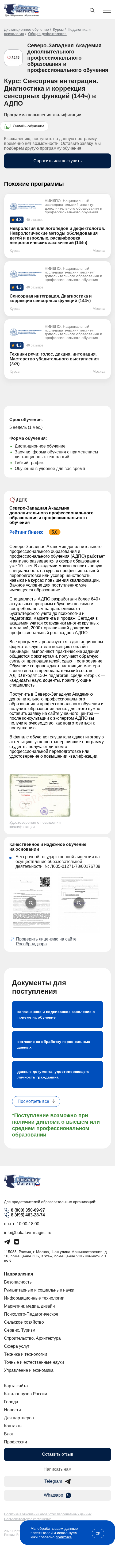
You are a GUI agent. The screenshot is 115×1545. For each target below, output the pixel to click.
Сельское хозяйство (24, 1322)
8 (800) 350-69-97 (28, 1210)
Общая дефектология (47, 34)
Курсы (58, 29)
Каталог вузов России (25, 1394)
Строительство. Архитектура (32, 1338)
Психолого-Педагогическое (31, 1314)
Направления (18, 1274)
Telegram (53, 1481)
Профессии (15, 1442)
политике (64, 1537)
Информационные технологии (34, 1298)
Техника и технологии (25, 1354)
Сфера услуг (16, 1346)
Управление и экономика (28, 1370)
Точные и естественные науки (34, 1362)
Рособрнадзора (31, 944)
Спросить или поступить (57, 161)
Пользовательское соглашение (28, 1519)
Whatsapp (53, 1495)
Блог (8, 1434)
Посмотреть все (33, 1101)
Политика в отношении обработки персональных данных (47, 1514)
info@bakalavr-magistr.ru (27, 1232)
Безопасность (18, 1282)
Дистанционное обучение (26, 29)
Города (11, 1402)
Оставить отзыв (57, 1454)
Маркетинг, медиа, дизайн (29, 1306)
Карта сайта (16, 1386)
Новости (12, 1410)
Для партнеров (19, 1418)
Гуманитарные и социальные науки (39, 1290)
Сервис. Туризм (19, 1330)
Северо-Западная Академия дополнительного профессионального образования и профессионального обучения (67, 58)
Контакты (13, 1426)
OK (98, 1533)
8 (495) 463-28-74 (28, 1215)
